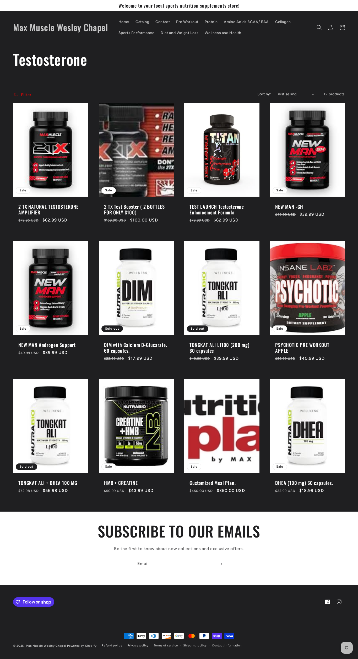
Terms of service (166, 645)
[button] (319, 27)
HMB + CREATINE (121, 483)
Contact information (227, 645)
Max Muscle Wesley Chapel (46, 645)
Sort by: (264, 94)
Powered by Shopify (82, 645)
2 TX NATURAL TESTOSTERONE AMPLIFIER (48, 209)
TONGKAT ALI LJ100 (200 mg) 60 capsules (219, 347)
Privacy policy (138, 645)
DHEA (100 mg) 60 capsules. (304, 483)
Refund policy (112, 645)
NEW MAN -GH (289, 207)
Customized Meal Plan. (212, 483)
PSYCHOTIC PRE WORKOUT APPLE (302, 347)
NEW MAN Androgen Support (47, 345)
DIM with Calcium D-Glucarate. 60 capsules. (135, 347)
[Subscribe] (220, 564)
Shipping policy (195, 645)
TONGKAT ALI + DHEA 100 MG (47, 483)
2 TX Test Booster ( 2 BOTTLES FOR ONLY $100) (134, 209)
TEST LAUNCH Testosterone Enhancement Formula (216, 209)
